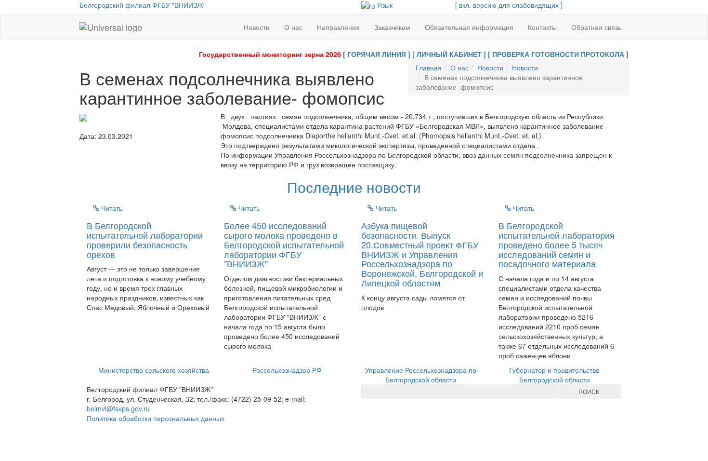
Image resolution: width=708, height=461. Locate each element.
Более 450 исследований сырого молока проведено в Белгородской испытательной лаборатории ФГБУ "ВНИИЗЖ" (284, 244)
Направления (338, 27)
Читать (110, 208)
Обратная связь (596, 27)
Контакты (542, 27)
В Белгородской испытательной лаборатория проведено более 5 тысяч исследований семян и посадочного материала (556, 244)
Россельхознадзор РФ (287, 370)
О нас (293, 27)
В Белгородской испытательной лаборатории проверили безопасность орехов (145, 239)
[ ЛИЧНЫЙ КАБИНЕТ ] (449, 54)
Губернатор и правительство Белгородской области (554, 374)
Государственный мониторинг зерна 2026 (270, 54)
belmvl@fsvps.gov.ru (118, 408)
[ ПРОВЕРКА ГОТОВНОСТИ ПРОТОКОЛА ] (558, 54)
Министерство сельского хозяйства (153, 370)
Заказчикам (392, 27)
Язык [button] (384, 5)
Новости (257, 27)
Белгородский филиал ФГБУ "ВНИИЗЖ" (142, 5)
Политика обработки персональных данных (155, 418)
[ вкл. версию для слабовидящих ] (509, 5)
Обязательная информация (469, 27)
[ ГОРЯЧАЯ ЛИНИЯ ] (376, 54)
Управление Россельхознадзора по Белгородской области (420, 374)
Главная (429, 67)
